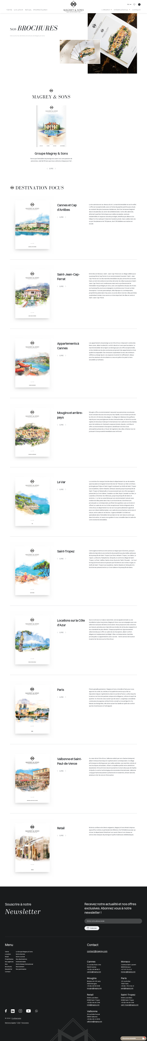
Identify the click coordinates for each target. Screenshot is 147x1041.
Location (18, 10)
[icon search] (139, 4)
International (121, 10)
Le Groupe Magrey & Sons (24, 952)
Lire (51, 168)
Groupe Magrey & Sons (51, 153)
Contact (136, 10)
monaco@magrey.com (128, 972)
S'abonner (93, 928)
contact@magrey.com (97, 951)
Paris (60, 690)
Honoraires (25, 1023)
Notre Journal (20, 957)
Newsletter (8, 969)
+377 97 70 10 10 (126, 969)
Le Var (61, 482)
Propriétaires (40, 10)
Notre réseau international (24, 964)
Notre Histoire (20, 954)
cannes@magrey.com (94, 972)
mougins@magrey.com (94, 988)
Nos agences (9, 962)
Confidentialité (16, 1018)
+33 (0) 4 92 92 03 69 (93, 986)
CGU (18, 1023)
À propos (106, 10)
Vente (9, 10)
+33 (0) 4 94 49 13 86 (93, 1002)
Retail (28, 10)
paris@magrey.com (127, 988)
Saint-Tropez (65, 551)
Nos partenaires (21, 969)
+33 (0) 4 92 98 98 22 (93, 969)
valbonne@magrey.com (94, 1021)
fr (128, 4)
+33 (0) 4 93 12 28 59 (93, 1019)
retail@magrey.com (93, 1005)
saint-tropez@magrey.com (129, 1005)
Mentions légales (10, 1023)
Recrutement (20, 967)
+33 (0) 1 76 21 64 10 (127, 986)
